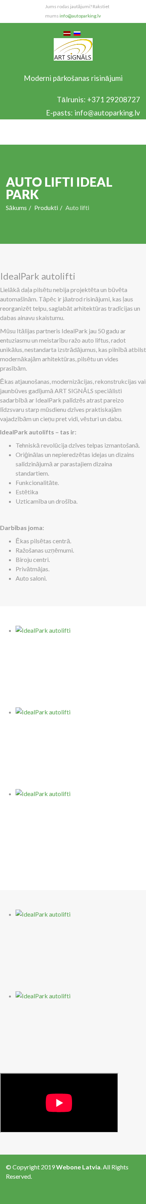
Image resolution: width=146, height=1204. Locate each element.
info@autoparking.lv (80, 16)
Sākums (16, 207)
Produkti (46, 207)
